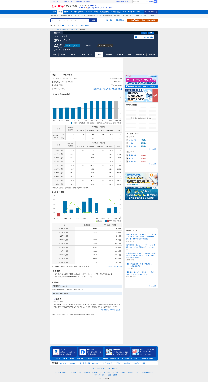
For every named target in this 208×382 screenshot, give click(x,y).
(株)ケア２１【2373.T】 (70, 29)
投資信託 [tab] (136, 363)
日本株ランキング (67, 15)
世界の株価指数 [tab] (107, 363)
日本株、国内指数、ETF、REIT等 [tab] (90, 363)
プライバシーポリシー (61, 372)
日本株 (60, 12)
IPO (131, 15)
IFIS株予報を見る (114, 266)
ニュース (89, 12)
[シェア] (144, 33)
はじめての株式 (149, 15)
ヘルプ (129, 1)
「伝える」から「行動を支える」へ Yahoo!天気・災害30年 (71, 1)
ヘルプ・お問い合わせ (99, 375)
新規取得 (93, 5)
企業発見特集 (120, 20)
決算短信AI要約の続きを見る (110, 310)
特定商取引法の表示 (147, 372)
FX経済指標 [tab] (126, 363)
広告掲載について (97, 372)
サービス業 (63, 36)
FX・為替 (73, 12)
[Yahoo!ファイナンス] (64, 5)
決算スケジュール (120, 15)
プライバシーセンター (76, 372)
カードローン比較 (134, 12)
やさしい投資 (108, 20)
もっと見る (152, 149)
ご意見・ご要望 (112, 375)
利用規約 (87, 372)
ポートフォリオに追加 (145, 37)
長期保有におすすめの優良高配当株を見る (107, 89)
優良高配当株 (107, 15)
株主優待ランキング (94, 15)
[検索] (155, 1)
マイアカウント (150, 12)
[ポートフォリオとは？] (63, 25)
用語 (74, 78)
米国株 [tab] (118, 363)
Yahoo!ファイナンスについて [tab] (68, 363)
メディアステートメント (111, 372)
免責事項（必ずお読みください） (130, 372)
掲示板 (96, 12)
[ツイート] (151, 33)
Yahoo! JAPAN (121, 1)
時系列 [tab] (144, 363)
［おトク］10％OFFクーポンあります (100, 8)
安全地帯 (150, 1)
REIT (138, 15)
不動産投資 (115, 12)
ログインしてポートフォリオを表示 (78, 25)
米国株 (66, 12)
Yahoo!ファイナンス (98, 368)
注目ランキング (80, 15)
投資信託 (81, 12)
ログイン (82, 7)
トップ (53, 12)
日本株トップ (54, 15)
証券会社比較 (104, 12)
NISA (124, 12)
